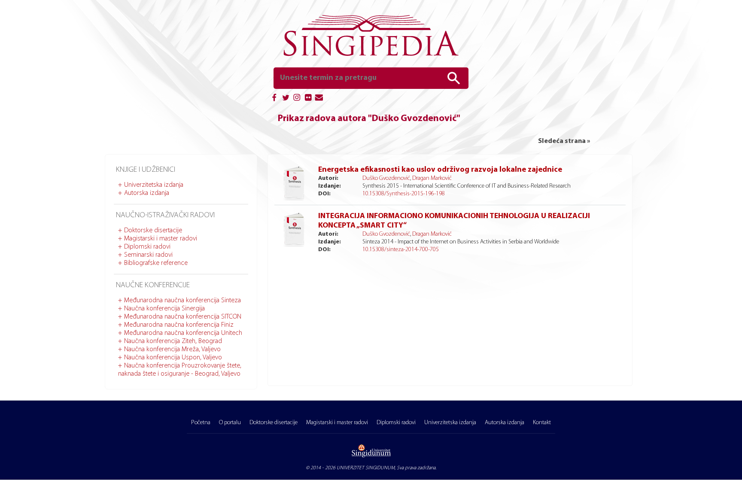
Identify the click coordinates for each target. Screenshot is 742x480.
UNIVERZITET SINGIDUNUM (366, 468)
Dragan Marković (432, 178)
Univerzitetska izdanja (153, 185)
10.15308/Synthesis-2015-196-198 (403, 194)
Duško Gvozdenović (386, 178)
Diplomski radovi (147, 246)
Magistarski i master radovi (160, 238)
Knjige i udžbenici (145, 170)
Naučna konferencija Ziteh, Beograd (173, 341)
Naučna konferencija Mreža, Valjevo (172, 349)
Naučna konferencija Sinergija (164, 308)
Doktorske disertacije (153, 230)
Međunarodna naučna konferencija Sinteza (182, 300)
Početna (200, 422)
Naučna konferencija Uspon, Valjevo (173, 357)
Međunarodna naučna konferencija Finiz (179, 325)
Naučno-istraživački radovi (165, 215)
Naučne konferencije (153, 285)
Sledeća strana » (564, 141)
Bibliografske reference (156, 263)
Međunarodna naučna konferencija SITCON (182, 316)
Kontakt (542, 422)
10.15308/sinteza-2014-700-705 (400, 249)
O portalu (230, 422)
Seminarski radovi (148, 255)
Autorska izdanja (146, 193)
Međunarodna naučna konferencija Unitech (183, 333)
